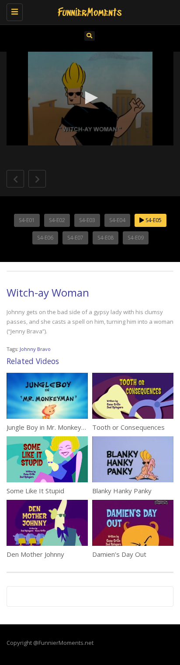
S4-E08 (105, 237)
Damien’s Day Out (119, 554)
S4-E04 (117, 220)
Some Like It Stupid (35, 490)
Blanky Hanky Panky (122, 490)
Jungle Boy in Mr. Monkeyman (50, 427)
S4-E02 (57, 220)
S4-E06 (45, 237)
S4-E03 (87, 220)
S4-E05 (153, 220)
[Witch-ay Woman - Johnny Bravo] (87, 11)
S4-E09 (136, 237)
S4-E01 (27, 220)
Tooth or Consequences (128, 427)
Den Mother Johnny (35, 554)
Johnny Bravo (35, 349)
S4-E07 (75, 237)
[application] (90, 99)
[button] (90, 97)
